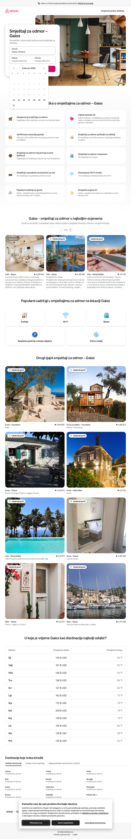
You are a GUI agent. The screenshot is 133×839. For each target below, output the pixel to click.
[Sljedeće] (70, 230)
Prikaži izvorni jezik (85, 3)
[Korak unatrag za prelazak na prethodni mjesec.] (14, 68)
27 (29, 100)
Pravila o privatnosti (62, 834)
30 (44, 100)
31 (14, 105)
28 (34, 100)
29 (39, 100)
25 (19, 100)
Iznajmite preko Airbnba (112, 11)
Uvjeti (75, 834)
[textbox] (21, 60)
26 (24, 100)
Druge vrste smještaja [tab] (35, 763)
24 (14, 100)
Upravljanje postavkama (95, 823)
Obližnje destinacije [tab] (13, 763)
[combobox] (32, 51)
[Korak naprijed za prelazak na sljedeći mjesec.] (44, 68)
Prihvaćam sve (36, 823)
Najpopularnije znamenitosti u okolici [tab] (64, 763)
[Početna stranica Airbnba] (11, 11)
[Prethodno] (61, 230)
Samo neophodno (65, 823)
